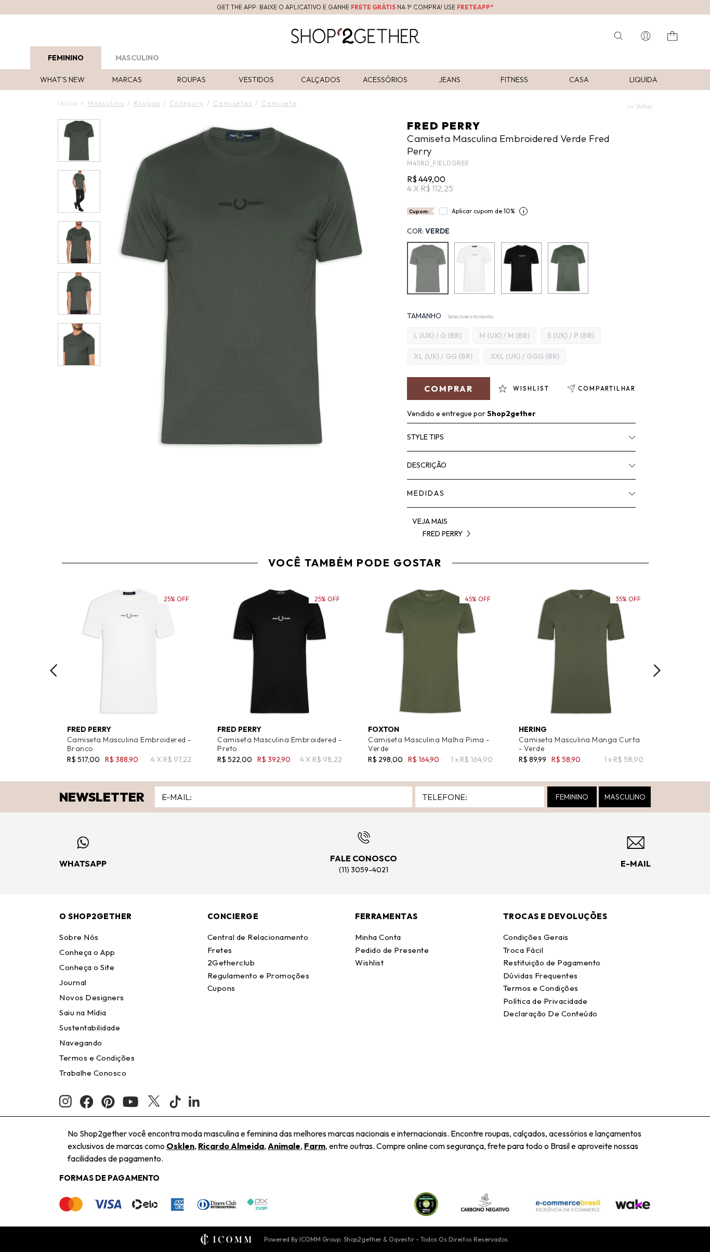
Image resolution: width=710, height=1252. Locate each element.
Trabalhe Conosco (92, 1073)
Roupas (191, 79)
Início (68, 103)
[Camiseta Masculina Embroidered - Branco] (474, 268)
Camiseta (279, 103)
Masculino (137, 57)
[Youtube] (130, 1101)
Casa (579, 79)
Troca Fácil (523, 950)
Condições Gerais (536, 937)
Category (186, 103)
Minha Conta (378, 937)
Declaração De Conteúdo (550, 1013)
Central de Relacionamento (258, 937)
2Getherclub (231, 962)
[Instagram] (65, 1101)
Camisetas (233, 103)
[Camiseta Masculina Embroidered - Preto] (521, 268)
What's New (62, 79)
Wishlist (369, 962)
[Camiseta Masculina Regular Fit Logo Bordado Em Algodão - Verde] (568, 268)
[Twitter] (154, 1101)
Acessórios (385, 79)
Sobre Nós (79, 937)
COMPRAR (448, 388)
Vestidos (256, 79)
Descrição (426, 465)
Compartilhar (607, 388)
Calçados (320, 79)
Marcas (127, 79)
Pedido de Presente (392, 950)
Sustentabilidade (89, 1027)
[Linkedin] (194, 1101)
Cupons (221, 988)
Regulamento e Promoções (258, 975)
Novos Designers (91, 997)
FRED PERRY (444, 125)
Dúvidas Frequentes (540, 975)
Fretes (219, 950)
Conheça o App (87, 952)
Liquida (643, 79)
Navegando (80, 1043)
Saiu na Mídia (83, 1012)
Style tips (425, 437)
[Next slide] (657, 670)
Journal (73, 982)
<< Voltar (640, 106)
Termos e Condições (97, 1058)
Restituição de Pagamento (552, 962)
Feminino (66, 57)
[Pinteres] (108, 1101)
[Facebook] (87, 1101)
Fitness (514, 79)
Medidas (426, 493)
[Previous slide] (53, 670)
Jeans (450, 79)
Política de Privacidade (545, 1001)
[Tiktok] (175, 1101)
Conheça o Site (86, 967)
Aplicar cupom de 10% (483, 211)
